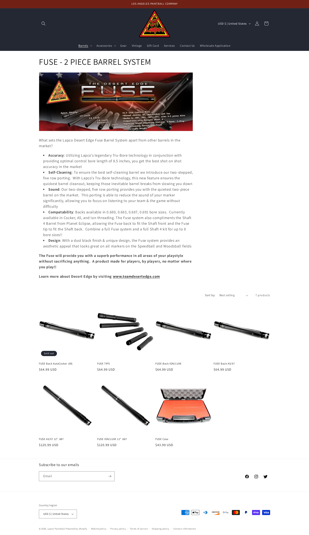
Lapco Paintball (56, 528)
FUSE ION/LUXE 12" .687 (112, 439)
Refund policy (98, 528)
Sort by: (210, 295)
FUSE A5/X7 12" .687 (51, 439)
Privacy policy (118, 528)
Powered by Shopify (76, 528)
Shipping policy (160, 528)
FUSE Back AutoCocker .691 (56, 363)
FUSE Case (161, 439)
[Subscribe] (109, 476)
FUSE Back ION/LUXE (168, 363)
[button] (43, 23)
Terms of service (139, 528)
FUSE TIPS (103, 363)
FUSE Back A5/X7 (224, 363)
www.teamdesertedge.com (136, 276)
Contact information (184, 528)
